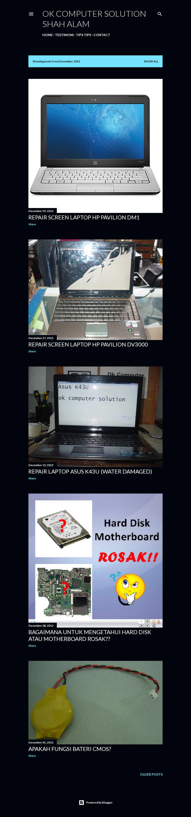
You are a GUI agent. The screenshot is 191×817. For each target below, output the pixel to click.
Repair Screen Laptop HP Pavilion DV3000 (88, 344)
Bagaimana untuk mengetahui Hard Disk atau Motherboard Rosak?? (89, 635)
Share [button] (32, 224)
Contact (101, 35)
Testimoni (64, 35)
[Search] (160, 12)
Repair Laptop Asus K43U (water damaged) (90, 471)
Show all (151, 61)
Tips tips (83, 35)
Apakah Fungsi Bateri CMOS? (69, 748)
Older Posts (151, 774)
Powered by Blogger (99, 802)
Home (47, 35)
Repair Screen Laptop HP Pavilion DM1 (84, 217)
